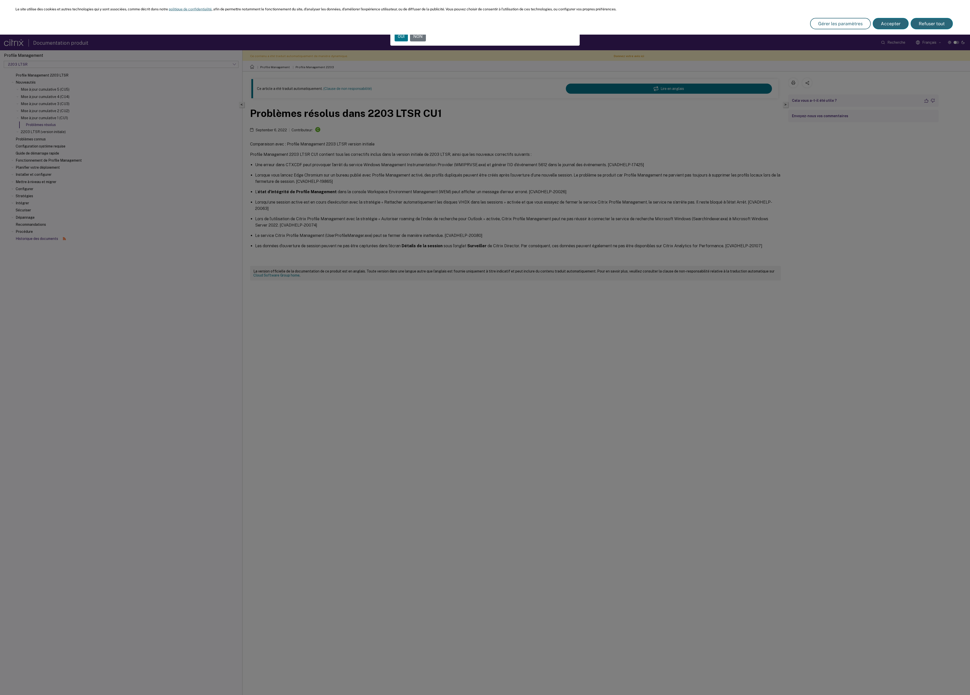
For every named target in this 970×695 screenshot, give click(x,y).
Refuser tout (932, 23)
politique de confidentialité (190, 9)
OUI (401, 36)
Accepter (891, 23)
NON (418, 36)
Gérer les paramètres (840, 23)
